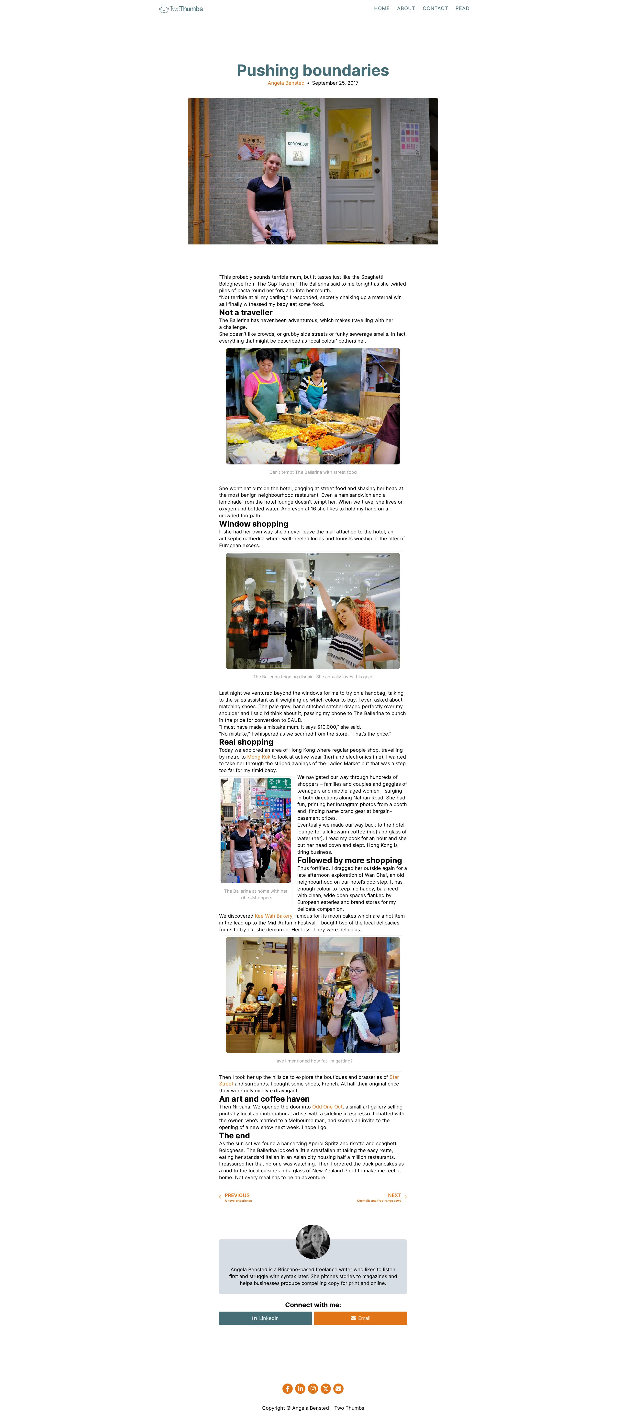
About (406, 8)
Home (382, 8)
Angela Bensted (286, 83)
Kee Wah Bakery (273, 916)
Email (364, 1318)
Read (463, 8)
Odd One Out (327, 1107)
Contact (435, 8)
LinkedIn (269, 1318)
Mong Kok (259, 757)
